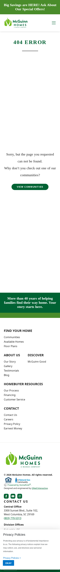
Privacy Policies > (12, 558)
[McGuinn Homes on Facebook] (7, 496)
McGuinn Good (37, 361)
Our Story (10, 361)
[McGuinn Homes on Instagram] (20, 496)
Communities (12, 337)
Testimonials (11, 370)
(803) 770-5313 (12, 518)
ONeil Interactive (40, 488)
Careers (8, 419)
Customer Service (14, 399)
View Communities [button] (30, 187)
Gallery (8, 366)
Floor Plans (10, 346)
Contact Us (10, 415)
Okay (8, 563)
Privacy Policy (12, 424)
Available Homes (14, 341)
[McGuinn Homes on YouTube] (14, 496)
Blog (6, 375)
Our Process (11, 390)
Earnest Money (13, 428)
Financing (10, 395)
